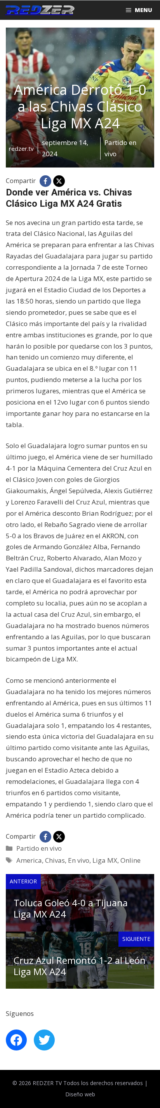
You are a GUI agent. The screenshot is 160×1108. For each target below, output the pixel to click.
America (29, 860)
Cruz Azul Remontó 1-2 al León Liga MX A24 (80, 966)
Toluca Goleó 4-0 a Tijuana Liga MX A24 (71, 908)
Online (130, 860)
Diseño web (80, 1094)
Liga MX (104, 860)
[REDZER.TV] (39, 10)
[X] (59, 181)
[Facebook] (45, 181)
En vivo (78, 860)
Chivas (55, 860)
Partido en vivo (39, 848)
